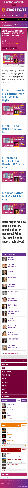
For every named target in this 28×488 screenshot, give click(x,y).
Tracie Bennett (12, 346)
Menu (2, 20)
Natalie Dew (11, 319)
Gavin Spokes (11, 285)
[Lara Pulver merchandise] (14, 176)
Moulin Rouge (10, 434)
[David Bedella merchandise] (14, 109)
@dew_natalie (12, 320)
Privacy (21, 481)
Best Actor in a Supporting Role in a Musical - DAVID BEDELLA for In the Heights (13, 95)
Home (3, 368)
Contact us (8, 483)
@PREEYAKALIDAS (13, 334)
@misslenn (11, 259)
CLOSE (14, 5)
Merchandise (8, 353)
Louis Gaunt (10, 410)
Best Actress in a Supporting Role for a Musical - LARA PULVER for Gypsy (13, 162)
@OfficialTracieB (13, 347)
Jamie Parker (11, 298)
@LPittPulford (12, 313)
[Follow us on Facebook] (25, 19)
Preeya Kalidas (12, 332)
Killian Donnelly (12, 305)
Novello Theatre (11, 453)
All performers (5, 421)
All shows (4, 445)
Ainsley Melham (10, 404)
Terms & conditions (14, 481)
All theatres (5, 470)
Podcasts (5, 389)
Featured (24, 400)
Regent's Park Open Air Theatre (14, 459)
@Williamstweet (12, 279)
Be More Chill (10, 440)
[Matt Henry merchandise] (14, 141)
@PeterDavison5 (13, 327)
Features (16, 43)
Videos (4, 386)
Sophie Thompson (13, 339)
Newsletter (19, 19)
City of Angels (10, 429)
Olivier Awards (10, 43)
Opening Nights (6, 396)
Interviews (5, 393)
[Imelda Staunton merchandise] (14, 208)
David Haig (10, 271)
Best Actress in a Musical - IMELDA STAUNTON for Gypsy (13, 196)
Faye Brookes (10, 415)
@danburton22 (12, 266)
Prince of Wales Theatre (12, 465)
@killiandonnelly (12, 307)
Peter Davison (12, 325)
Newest (18, 400)
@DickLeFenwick (13, 300)
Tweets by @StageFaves (6, 477)
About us (3, 483)
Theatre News (6, 375)
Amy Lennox (11, 257)
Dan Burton (11, 264)
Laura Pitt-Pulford (13, 312)
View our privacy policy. (19, 2)
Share (14, 48)
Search (24, 360)
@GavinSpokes (12, 286)
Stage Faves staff (9, 45)
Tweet (6, 48)
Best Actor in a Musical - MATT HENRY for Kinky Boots (12, 129)
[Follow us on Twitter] (22, 19)
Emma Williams (12, 278)
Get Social (5, 382)
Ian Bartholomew (13, 291)
